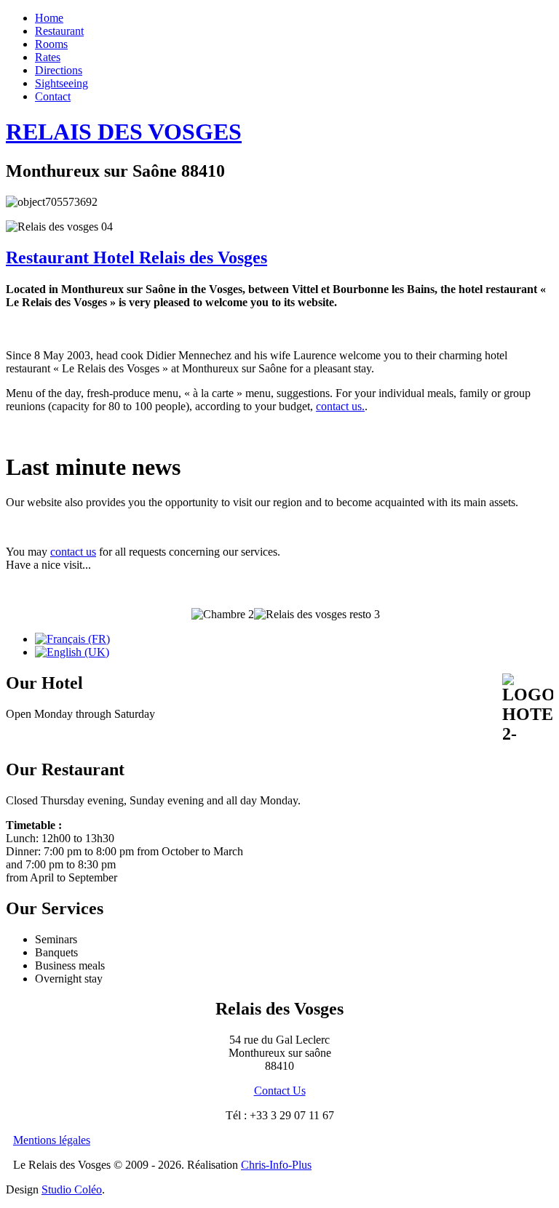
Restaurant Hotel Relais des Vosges (136, 257)
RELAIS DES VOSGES (124, 132)
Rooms (51, 44)
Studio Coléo (71, 1189)
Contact (53, 96)
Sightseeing (61, 83)
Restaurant (59, 31)
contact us (73, 551)
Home (49, 18)
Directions (58, 70)
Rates (47, 57)
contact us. (340, 406)
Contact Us (280, 1090)
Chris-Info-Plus (276, 1165)
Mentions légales (51, 1140)
